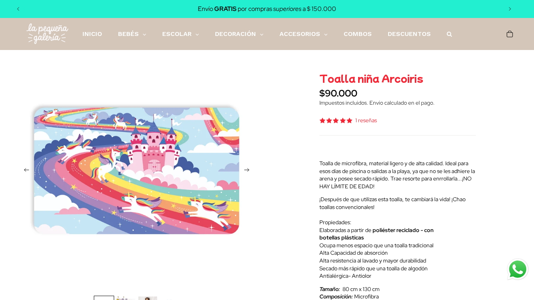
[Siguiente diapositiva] (509, 9)
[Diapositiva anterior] (18, 9)
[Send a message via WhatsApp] (517, 269)
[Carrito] (509, 34)
